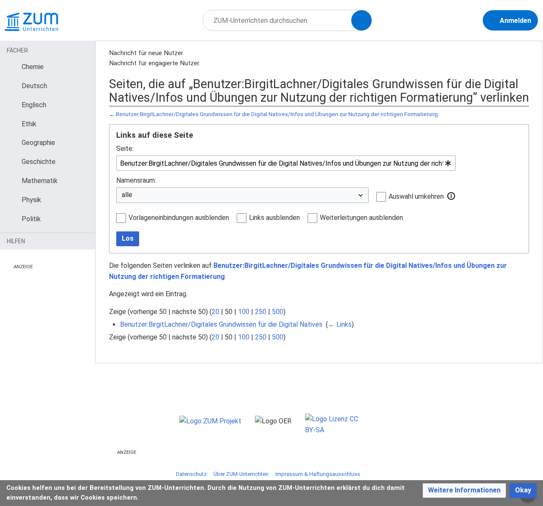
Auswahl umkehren (416, 196)
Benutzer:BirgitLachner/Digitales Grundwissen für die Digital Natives (221, 324)
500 (277, 312)
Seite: (125, 149)
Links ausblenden (274, 218)
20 (215, 312)
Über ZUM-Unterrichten (241, 474)
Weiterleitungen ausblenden (361, 218)
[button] (451, 196)
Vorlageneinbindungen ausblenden (179, 218)
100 (243, 312)
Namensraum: (136, 180)
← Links (340, 324)
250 (260, 312)
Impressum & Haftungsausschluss (317, 474)
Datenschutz (191, 474)
